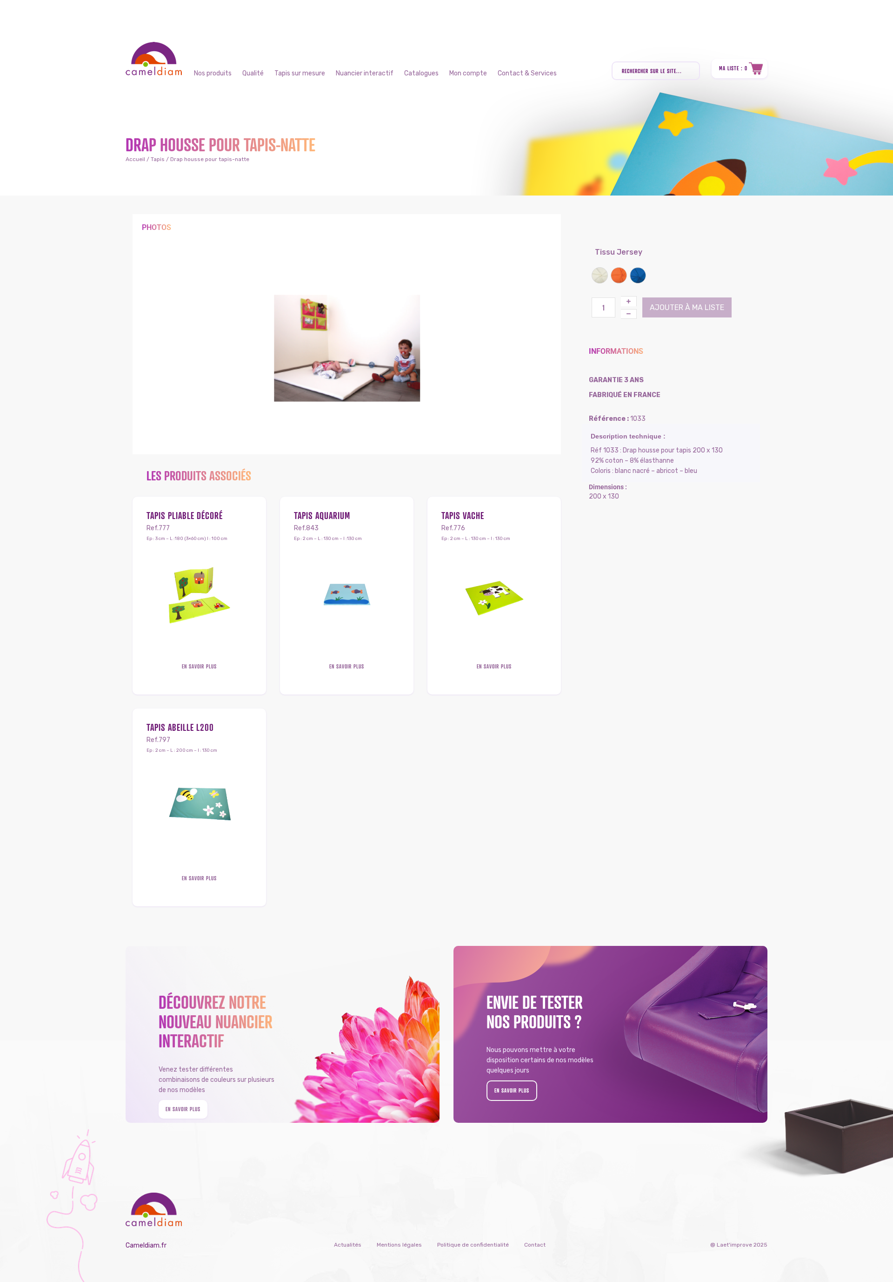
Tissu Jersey (607, 252)
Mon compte (468, 73)
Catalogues (421, 73)
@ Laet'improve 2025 (738, 1245)
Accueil (135, 159)
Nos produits (213, 73)
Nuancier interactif (364, 73)
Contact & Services (527, 73)
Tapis (158, 159)
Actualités (347, 1245)
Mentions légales (399, 1245)
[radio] (600, 275)
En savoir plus (199, 666)
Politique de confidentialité (473, 1245)
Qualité (253, 73)
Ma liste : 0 (733, 68)
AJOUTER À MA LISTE (687, 307)
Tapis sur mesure (299, 73)
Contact (535, 1245)
